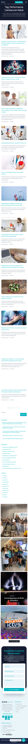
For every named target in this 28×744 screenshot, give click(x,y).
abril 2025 (4, 477)
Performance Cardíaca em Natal (9, 462)
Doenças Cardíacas (6, 453)
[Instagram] (6, 717)
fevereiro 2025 (5, 482)
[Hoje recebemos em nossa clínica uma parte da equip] (14, 554)
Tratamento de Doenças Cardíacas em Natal (11, 468)
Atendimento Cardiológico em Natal (9, 447)
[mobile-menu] (25, 2)
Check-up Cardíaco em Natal (8, 451)
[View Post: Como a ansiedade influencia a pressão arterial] (14, 162)
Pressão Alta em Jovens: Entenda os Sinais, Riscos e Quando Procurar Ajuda (13, 427)
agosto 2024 (5, 492)
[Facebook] (11, 717)
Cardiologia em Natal (6, 449)
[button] (7, 714)
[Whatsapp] (3, 717)
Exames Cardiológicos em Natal (9, 457)
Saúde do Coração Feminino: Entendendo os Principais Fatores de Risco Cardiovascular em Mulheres (14, 423)
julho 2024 (4, 494)
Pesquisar (3, 412)
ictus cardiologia (5, 459)
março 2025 (4, 480)
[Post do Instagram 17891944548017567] (14, 588)
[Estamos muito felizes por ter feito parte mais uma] (14, 622)
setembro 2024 (5, 490)
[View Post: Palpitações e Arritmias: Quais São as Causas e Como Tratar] (14, 318)
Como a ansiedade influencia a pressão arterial (12, 438)
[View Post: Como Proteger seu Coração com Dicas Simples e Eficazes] (14, 287)
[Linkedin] (9, 719)
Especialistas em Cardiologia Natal (9, 455)
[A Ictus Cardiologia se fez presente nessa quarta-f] (14, 520)
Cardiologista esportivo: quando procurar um (12, 435)
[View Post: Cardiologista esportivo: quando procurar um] (14, 133)
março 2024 (4, 496)
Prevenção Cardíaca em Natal (8, 464)
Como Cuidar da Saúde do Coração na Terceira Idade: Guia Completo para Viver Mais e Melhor (14, 432)
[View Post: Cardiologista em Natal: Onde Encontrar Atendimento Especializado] (14, 224)
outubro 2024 (5, 488)
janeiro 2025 (5, 484)
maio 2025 (4, 475)
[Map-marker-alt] (9, 717)
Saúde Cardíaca (5, 466)
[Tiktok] (6, 719)
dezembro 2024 (5, 486)
